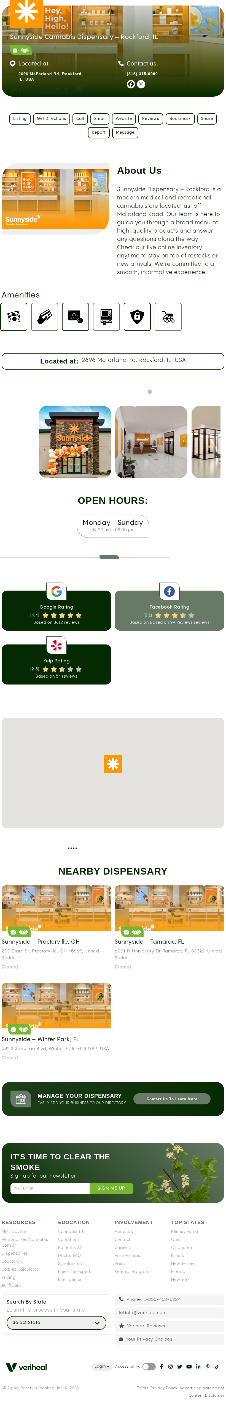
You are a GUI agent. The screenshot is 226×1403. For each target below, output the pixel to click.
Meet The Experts (75, 1272)
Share (207, 119)
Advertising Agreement (202, 1388)
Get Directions (51, 119)
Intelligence (69, 1280)
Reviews (150, 119)
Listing (20, 119)
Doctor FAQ (69, 1256)
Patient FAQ (69, 1248)
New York (180, 1280)
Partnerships (127, 1256)
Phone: (153, 1299)
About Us (124, 1232)
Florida (178, 1272)
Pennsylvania (184, 1232)
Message (125, 133)
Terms (142, 1388)
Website (124, 119)
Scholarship (70, 1264)
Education (12, 1262)
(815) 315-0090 (142, 74)
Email (100, 119)
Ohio (176, 1240)
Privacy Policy (163, 1388)
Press (120, 1264)
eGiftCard (11, 1286)
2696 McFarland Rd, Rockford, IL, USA (134, 360)
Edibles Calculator (20, 1270)
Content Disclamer (206, 1395)
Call (80, 119)
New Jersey (183, 1264)
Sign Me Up (111, 1188)
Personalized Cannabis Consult (25, 1242)
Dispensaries (15, 1253)
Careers (123, 1248)
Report (99, 133)
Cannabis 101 (71, 1232)
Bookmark (180, 119)
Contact (122, 1240)
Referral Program (132, 1272)
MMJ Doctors (15, 1232)
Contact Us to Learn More (172, 1099)
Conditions (69, 1240)
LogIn (100, 1366)
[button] (113, 764)
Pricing (8, 1278)
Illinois (177, 1256)
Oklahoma (181, 1248)
